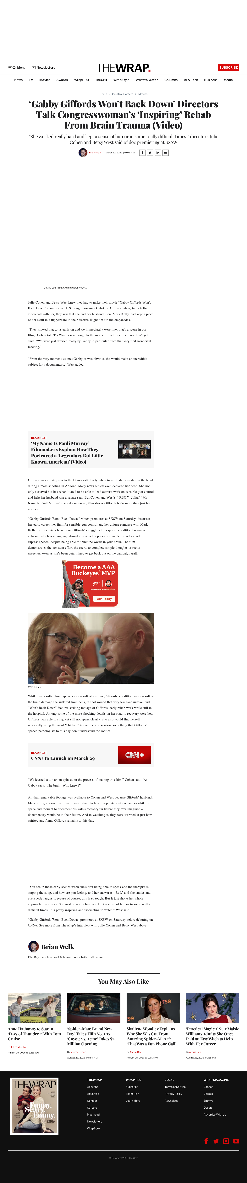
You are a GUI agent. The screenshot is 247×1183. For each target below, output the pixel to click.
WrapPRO (81, 80)
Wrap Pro (134, 1079)
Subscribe (228, 67)
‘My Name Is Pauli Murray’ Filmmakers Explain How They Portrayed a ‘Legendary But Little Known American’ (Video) (67, 452)
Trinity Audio (64, 287)
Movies (44, 80)
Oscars (208, 1107)
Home (103, 94)
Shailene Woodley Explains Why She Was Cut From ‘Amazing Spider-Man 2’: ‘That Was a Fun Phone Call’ (151, 1036)
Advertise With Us (215, 1114)
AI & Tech (191, 80)
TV (31, 80)
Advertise (93, 1093)
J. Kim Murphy (18, 1047)
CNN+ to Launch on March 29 (63, 758)
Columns (171, 80)
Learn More (133, 1100)
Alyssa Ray (135, 1052)
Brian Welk (95, 152)
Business (210, 80)
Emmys (208, 1100)
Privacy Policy (173, 1093)
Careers (92, 1107)
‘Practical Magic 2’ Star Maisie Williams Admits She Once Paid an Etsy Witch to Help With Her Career (212, 1036)
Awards (62, 80)
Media (228, 80)
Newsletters (46, 67)
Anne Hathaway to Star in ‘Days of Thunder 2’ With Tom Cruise (34, 1033)
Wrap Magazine (216, 1079)
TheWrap (94, 1079)
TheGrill (101, 80)
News (18, 80)
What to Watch (147, 80)
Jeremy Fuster (77, 1052)
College (208, 1093)
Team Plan (132, 1093)
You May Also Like (123, 981)
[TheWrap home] (123, 68)
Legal (169, 1079)
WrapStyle (121, 80)
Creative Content (122, 94)
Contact (92, 1100)
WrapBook (93, 1128)
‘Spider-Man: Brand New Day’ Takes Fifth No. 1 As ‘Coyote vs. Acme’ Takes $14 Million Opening (91, 1036)
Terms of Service (175, 1086)
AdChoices (171, 1100)
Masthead (93, 1114)
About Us (92, 1086)
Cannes (208, 1086)
